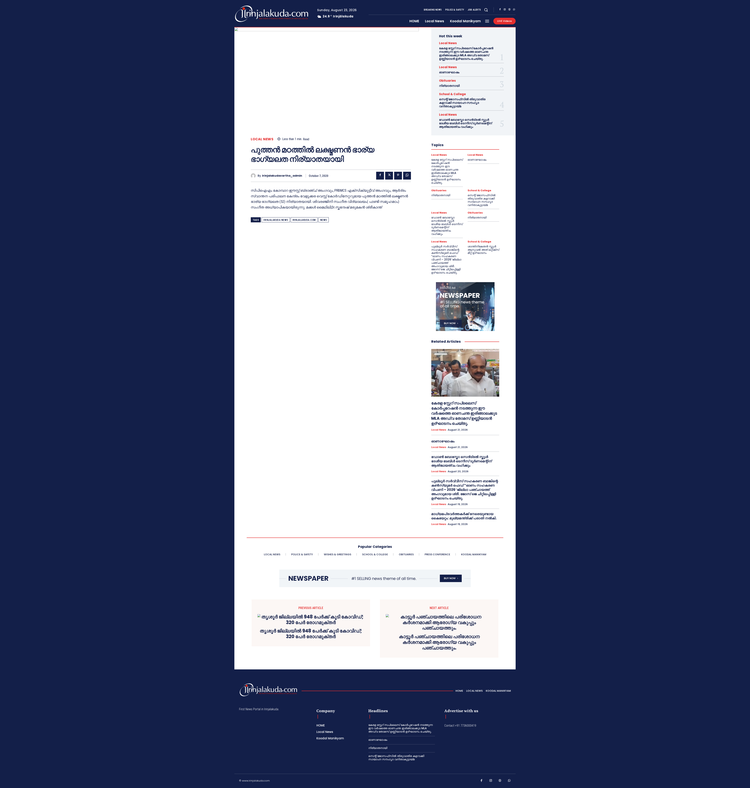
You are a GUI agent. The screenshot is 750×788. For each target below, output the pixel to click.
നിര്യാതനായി (449, 86)
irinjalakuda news (275, 219)
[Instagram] (504, 10)
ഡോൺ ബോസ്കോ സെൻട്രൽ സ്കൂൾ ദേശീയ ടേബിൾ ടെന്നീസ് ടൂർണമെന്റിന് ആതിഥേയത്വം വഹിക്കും (465, 123)
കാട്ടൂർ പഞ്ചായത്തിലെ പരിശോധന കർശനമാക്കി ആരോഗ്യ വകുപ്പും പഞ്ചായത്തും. (439, 642)
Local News (262, 139)
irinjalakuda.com (304, 219)
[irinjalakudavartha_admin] (254, 175)
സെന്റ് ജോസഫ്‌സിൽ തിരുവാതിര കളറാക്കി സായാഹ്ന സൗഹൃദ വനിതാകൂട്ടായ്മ (462, 102)
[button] (486, 9)
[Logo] (256, 14)
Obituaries (447, 80)
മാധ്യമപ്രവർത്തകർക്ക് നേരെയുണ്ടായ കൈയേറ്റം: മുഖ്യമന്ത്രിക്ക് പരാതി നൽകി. (464, 516)
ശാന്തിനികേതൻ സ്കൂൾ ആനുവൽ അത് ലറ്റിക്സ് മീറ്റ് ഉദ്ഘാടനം (483, 249)
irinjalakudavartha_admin (282, 175)
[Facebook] (500, 10)
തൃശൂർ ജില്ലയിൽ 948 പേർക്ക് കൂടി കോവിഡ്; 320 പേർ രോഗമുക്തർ (311, 634)
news (323, 219)
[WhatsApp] (514, 10)
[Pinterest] (398, 176)
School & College (452, 94)
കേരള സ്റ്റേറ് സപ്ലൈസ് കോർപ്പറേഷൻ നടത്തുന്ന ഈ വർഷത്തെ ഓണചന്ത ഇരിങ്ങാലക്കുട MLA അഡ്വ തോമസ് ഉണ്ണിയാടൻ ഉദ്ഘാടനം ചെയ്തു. (466, 53)
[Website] (509, 10)
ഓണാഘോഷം (449, 72)
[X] (389, 176)
